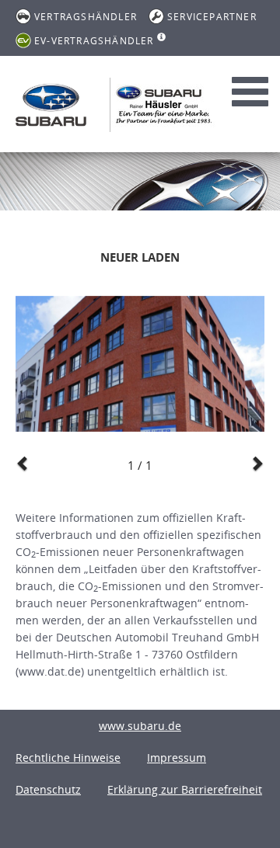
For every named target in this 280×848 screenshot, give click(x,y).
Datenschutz (48, 789)
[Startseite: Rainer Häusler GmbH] (51, 105)
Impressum (176, 757)
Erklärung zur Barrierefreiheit (184, 789)
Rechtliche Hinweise (68, 757)
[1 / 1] (140, 364)
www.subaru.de (140, 725)
